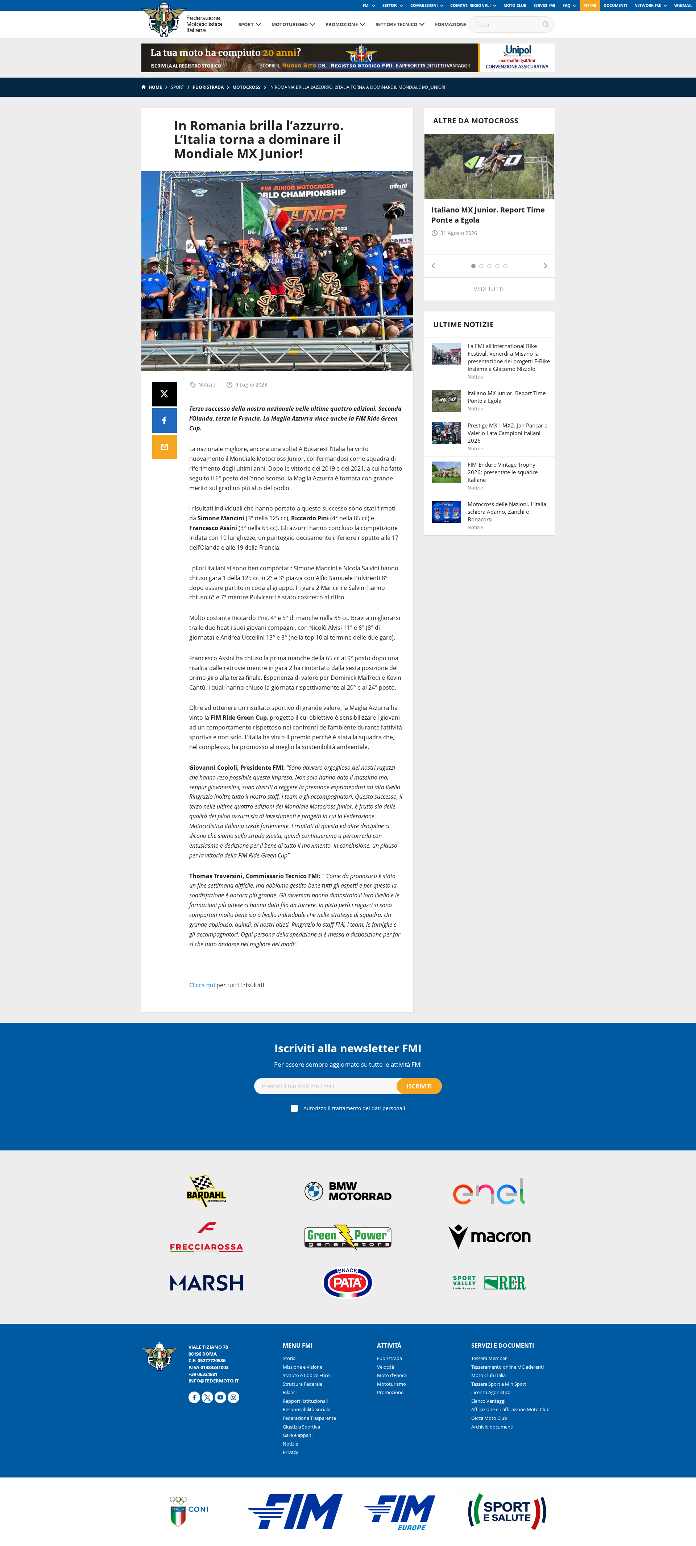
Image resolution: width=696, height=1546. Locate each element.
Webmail (683, 5)
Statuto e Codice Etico (306, 1375)
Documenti (615, 5)
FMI (366, 5)
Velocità (385, 1367)
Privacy (290, 1452)
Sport (246, 24)
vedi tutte (489, 289)
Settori (390, 5)
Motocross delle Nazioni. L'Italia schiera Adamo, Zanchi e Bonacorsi (507, 511)
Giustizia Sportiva (301, 1426)
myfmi (589, 5)
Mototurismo (290, 24)
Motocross (246, 87)
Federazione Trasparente (309, 1418)
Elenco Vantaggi (488, 1401)
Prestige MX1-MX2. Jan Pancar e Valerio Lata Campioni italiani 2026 (507, 433)
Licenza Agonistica (490, 1392)
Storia (289, 1358)
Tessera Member (489, 1358)
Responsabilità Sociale (306, 1409)
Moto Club (515, 5)
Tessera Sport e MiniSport (498, 1384)
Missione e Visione (302, 1367)
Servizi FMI (544, 5)
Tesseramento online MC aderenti (507, 1367)
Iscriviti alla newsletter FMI (348, 1048)
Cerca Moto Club (489, 1418)
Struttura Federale (302, 1384)
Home (155, 87)
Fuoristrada (208, 87)
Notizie (206, 384)
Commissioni (424, 5)
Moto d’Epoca (392, 1375)
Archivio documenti (492, 1426)
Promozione (342, 24)
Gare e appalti (297, 1435)
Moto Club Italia (488, 1375)
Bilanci (290, 1392)
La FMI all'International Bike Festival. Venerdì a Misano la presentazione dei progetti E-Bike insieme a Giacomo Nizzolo (509, 357)
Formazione (451, 24)
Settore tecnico (396, 24)
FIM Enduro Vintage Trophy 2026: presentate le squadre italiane (503, 472)
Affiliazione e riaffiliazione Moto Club (510, 1409)
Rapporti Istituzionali (305, 1401)
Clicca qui (202, 985)
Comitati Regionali (470, 5)
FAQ (567, 5)
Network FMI (648, 5)
